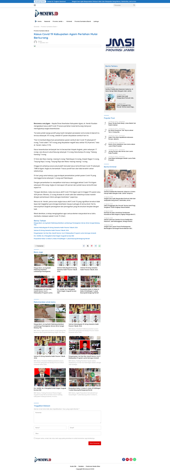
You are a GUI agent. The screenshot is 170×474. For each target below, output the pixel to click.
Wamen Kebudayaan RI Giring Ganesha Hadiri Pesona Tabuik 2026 (56, 227)
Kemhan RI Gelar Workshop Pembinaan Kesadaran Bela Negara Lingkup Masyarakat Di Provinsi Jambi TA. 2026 (119, 213)
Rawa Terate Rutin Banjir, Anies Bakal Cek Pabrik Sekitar (122, 124)
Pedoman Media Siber (93, 466)
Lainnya (96, 21)
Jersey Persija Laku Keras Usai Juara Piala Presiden (120, 152)
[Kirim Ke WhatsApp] (99, 245)
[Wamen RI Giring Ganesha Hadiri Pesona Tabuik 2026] (90, 260)
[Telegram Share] (95, 245)
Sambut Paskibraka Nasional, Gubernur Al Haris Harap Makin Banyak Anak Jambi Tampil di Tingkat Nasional (119, 90)
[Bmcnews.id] (46, 13)
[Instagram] (131, 459)
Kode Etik (73, 466)
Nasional (47, 21)
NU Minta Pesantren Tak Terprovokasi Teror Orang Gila (120, 131)
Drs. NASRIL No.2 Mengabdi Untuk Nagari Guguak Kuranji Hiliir (54, 236)
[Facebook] (123, 459)
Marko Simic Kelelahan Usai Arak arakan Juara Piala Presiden (121, 145)
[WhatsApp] (134, 459)
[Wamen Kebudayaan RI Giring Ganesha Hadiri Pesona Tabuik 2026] (67, 260)
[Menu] (35, 5)
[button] (134, 5)
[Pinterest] (127, 459)
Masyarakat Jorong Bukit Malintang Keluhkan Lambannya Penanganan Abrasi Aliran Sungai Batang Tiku (67, 224)
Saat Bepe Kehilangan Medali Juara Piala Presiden (121, 159)
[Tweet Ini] (87, 245)
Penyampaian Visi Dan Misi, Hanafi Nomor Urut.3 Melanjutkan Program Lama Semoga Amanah (65, 233)
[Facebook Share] (83, 245)
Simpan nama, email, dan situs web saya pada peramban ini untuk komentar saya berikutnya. (65, 438)
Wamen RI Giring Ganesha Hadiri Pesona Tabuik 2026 (51, 230)
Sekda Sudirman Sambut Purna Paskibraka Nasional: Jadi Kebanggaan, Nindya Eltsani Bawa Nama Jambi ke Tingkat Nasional (118, 220)
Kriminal (69, 21)
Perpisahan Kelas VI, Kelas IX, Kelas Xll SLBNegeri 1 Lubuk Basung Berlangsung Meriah (62, 239)
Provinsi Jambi (57, 21)
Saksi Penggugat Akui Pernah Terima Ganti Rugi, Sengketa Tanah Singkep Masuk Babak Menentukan (125, 106)
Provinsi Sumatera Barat (83, 21)
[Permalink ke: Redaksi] (35, 42)
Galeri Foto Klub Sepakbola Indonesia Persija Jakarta (120, 138)
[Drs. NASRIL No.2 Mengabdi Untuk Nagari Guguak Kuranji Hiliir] (67, 281)
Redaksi (40, 41)
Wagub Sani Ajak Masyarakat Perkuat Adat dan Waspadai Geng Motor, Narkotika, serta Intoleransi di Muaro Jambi (87, 1)
